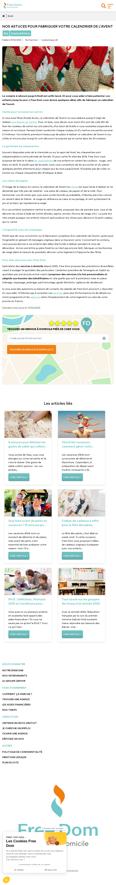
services (58, 293)
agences (35, 297)
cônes (74, 186)
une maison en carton (24, 122)
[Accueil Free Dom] (3, 15)
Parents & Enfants (20, 33)
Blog (10, 16)
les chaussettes (43, 160)
